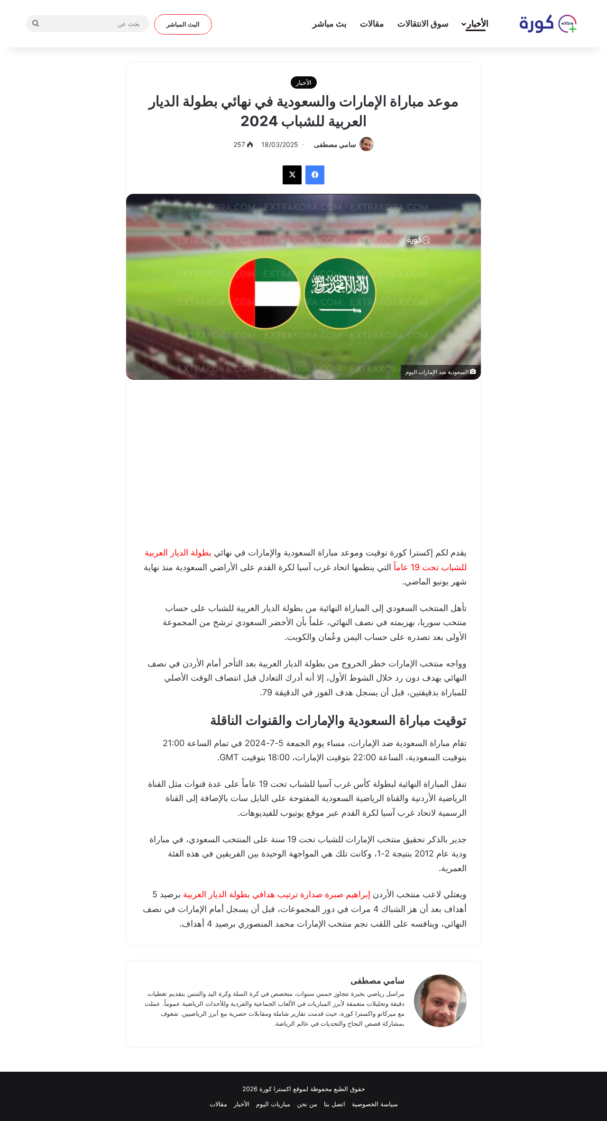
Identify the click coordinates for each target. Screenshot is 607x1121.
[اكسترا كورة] (543, 23)
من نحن (307, 1104)
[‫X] (292, 174)
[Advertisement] (303, 460)
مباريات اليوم (273, 1104)
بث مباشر (330, 23)
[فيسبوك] (314, 174)
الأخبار (477, 23)
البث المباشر (183, 24)
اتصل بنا (334, 1104)
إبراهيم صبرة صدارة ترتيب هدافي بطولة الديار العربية (278, 894)
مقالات (372, 23)
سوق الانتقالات (423, 23)
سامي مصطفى (335, 144)
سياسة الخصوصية (375, 1104)
